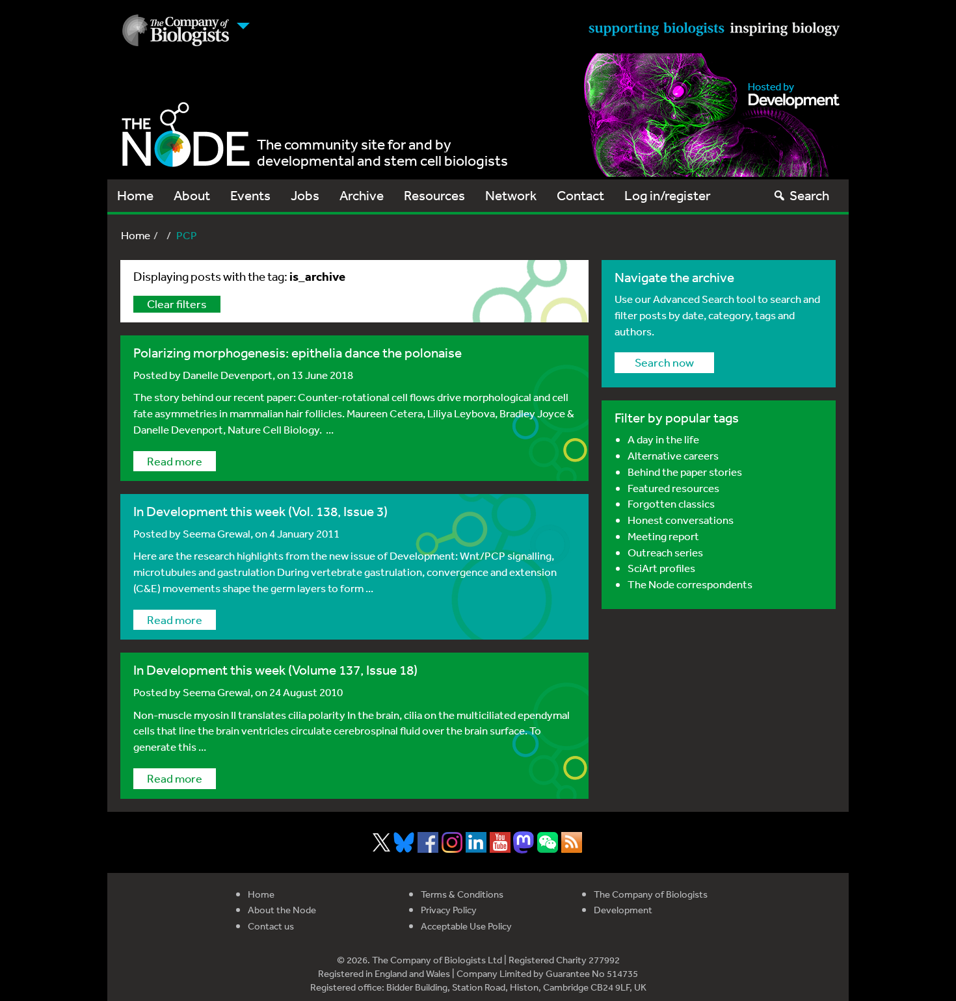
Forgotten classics (671, 503)
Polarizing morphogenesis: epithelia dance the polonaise (297, 352)
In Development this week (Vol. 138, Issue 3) (260, 511)
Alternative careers (673, 455)
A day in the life (663, 439)
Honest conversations (681, 519)
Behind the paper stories (685, 471)
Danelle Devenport (227, 375)
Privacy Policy (449, 910)
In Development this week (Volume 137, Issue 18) (275, 670)
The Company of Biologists (651, 894)
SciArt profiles (661, 568)
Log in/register (667, 195)
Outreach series (665, 552)
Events (250, 195)
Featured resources (673, 488)
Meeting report (663, 536)
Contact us (271, 926)
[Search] (779, 195)
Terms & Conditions (462, 894)
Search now (664, 362)
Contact (580, 195)
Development (623, 910)
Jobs (305, 195)
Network (511, 195)
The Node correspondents (690, 584)
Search (809, 195)
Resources (434, 195)
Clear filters (177, 303)
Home (135, 195)
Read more (174, 461)
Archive (361, 195)
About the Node (282, 910)
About (192, 195)
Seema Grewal (216, 533)
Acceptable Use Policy (466, 926)
